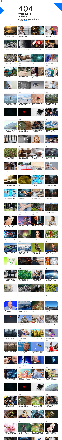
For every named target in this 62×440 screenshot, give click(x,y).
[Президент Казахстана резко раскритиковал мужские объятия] (24, 402)
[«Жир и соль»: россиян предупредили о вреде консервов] (24, 127)
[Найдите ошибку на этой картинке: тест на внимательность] (51, 168)
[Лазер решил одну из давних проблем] (10, 249)
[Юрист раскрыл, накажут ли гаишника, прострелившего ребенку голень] (24, 154)
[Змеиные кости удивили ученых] (24, 344)
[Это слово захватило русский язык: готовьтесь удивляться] (10, 181)
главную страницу (27, 20)
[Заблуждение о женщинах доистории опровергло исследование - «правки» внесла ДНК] (24, 87)
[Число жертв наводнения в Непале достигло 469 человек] (24, 290)
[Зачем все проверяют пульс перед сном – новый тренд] (24, 209)
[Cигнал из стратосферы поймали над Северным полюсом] (24, 100)
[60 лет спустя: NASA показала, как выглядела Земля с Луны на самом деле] (24, 46)
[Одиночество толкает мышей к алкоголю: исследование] (51, 344)
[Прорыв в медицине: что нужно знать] (37, 100)
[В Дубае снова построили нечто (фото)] (51, 141)
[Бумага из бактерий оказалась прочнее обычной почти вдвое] (37, 317)
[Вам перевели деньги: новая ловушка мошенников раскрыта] (24, 73)
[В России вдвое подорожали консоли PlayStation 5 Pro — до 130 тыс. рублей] (24, 416)
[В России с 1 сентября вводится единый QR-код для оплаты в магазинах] (51, 154)
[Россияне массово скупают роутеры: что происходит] (10, 389)
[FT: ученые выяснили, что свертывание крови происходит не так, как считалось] (51, 60)
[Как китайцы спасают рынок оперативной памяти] (37, 344)
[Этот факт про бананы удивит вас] (51, 317)
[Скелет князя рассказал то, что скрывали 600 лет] (24, 375)
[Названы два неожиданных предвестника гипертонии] (24, 389)
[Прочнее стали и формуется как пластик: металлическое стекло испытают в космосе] (10, 60)
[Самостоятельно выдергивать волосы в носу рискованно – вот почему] (37, 141)
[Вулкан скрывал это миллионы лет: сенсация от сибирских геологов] (10, 127)
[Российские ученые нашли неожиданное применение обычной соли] (51, 389)
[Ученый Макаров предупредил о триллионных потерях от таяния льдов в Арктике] (10, 100)
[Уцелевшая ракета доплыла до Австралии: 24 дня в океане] (24, 362)
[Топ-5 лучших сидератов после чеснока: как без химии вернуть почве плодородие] (24, 276)
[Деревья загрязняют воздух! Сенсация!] (37, 330)
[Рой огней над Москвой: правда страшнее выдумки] (10, 375)
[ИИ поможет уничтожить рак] (24, 303)
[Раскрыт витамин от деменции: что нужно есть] (10, 416)
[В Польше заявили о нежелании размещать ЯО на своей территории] (24, 168)
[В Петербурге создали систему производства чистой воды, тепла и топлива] (51, 290)
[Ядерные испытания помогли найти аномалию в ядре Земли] (51, 276)
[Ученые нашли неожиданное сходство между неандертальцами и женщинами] (37, 127)
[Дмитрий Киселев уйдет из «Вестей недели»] (10, 362)
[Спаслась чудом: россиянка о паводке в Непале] (37, 209)
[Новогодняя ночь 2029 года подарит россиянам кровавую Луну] (24, 114)
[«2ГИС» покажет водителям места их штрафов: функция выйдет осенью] (10, 263)
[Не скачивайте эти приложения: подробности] (37, 154)
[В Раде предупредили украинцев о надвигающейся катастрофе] (37, 402)
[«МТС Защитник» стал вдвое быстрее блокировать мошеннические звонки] (51, 330)
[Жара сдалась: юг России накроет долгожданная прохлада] (10, 168)
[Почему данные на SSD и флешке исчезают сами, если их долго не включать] (37, 168)
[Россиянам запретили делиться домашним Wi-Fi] (10, 141)
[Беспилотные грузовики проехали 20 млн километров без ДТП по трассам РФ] (51, 209)
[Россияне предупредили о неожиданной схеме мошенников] (24, 429)
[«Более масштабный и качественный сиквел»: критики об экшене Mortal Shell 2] (51, 181)
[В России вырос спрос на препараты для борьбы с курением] (37, 429)
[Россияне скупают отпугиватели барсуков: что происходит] (37, 290)
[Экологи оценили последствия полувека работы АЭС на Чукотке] (51, 100)
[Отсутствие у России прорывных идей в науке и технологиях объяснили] (10, 429)
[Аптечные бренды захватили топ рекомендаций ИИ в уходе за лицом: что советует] (24, 317)
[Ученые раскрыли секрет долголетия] (37, 375)
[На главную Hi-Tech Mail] (4, 1)
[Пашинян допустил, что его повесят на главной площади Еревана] (37, 416)
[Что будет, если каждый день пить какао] (37, 46)
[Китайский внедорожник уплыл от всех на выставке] (10, 303)
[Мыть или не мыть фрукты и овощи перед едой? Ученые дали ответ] (51, 429)
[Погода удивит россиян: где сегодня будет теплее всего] (10, 344)
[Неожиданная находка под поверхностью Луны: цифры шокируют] (51, 375)
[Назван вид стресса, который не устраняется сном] (51, 87)
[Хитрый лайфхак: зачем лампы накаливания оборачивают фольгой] (37, 87)
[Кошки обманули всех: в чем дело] (51, 46)
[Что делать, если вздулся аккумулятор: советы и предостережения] (24, 141)
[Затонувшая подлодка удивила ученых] (37, 362)
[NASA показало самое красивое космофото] (24, 236)
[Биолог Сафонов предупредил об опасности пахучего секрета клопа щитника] (51, 222)
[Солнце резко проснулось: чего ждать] (37, 60)
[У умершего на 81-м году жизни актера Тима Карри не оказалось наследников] (24, 330)
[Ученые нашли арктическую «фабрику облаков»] (24, 249)
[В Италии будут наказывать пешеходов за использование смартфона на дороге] (10, 276)
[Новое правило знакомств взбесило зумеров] (51, 402)
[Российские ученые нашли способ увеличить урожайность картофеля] (10, 154)
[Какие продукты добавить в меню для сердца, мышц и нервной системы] (51, 303)
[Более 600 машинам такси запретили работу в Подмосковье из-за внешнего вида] (24, 195)
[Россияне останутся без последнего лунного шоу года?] (10, 114)
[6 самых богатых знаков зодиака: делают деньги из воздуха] (24, 32)
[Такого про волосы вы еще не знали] (37, 114)
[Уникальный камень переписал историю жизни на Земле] (10, 32)
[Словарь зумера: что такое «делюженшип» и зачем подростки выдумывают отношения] (37, 276)
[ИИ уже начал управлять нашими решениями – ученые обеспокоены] (37, 222)
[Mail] (1, 1)
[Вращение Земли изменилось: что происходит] (51, 416)
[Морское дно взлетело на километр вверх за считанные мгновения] (51, 127)
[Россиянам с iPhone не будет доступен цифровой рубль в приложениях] (10, 222)
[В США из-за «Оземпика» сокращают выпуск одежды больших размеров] (51, 73)
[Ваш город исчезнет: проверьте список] (37, 32)
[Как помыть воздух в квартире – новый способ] (37, 181)
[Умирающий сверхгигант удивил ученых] (51, 362)
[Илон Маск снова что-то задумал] (10, 402)
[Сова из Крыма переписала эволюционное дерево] (37, 249)
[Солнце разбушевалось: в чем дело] (24, 181)
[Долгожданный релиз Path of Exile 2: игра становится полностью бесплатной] (24, 263)
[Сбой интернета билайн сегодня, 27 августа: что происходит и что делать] (37, 263)
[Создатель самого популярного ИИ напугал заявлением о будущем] (51, 249)
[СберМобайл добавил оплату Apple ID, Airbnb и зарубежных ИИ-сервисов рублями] (10, 317)
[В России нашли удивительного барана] (24, 60)
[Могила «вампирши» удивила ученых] (10, 209)
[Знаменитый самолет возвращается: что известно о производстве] (10, 73)
